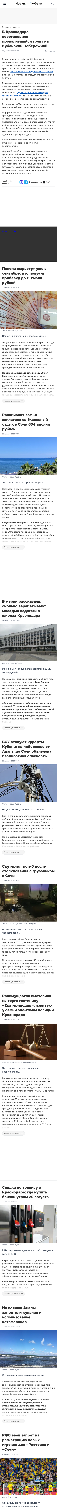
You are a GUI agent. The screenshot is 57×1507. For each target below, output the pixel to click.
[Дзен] (47, 182)
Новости (15, 27)
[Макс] (21, 182)
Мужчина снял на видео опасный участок (31, 71)
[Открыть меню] (4, 3)
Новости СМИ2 (10, 231)
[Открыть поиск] (52, 3)
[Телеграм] (26, 182)
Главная (5, 27)
